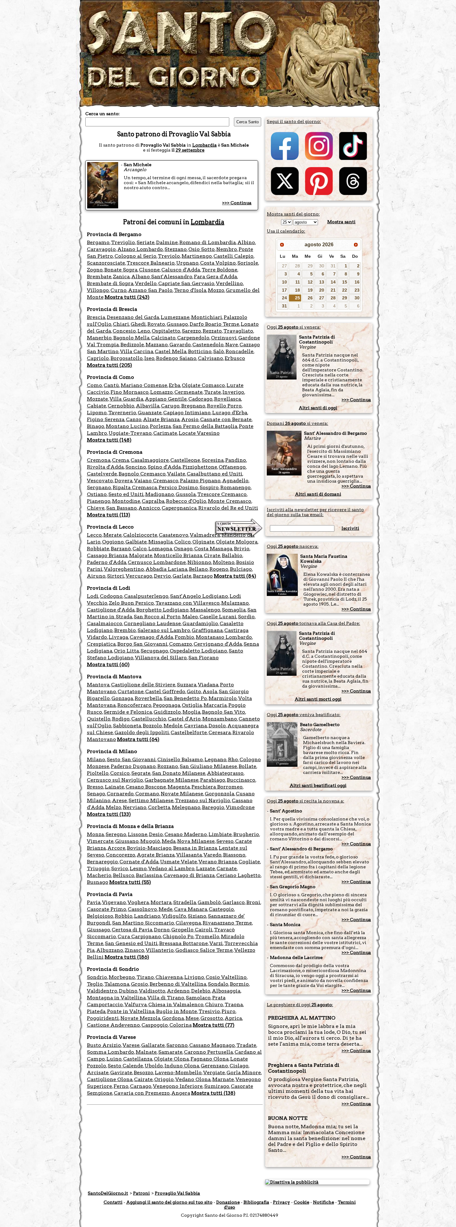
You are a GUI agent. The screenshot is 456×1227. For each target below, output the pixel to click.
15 (344, 281)
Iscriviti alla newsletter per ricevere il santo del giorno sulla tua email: (315, 512)
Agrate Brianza (156, 855)
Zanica (121, 276)
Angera (180, 1093)
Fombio (184, 637)
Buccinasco (241, 780)
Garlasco (233, 902)
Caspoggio (154, 1025)
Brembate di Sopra (110, 283)
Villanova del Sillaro (161, 658)
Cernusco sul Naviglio (115, 780)
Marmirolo (222, 698)
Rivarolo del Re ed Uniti (228, 508)
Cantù (111, 385)
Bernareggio (102, 862)
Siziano (197, 916)
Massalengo (205, 610)
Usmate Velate (178, 862)
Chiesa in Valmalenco (175, 1004)
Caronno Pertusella (208, 1052)
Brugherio (246, 834)
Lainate (114, 787)
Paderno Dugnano (133, 766)
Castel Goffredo (165, 691)
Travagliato (238, 331)
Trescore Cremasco (222, 494)
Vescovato (100, 481)
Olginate (203, 542)
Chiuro (214, 1004)
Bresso (95, 787)
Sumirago (216, 1086)
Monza (95, 834)
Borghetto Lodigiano (162, 610)
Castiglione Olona (109, 1079)
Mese (192, 1018)
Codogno (111, 596)
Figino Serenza (105, 419)
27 (284, 265)
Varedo (212, 855)
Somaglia (234, 610)
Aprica (233, 1018)
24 (284, 297)
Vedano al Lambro (171, 868)
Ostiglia (192, 705)
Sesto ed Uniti (126, 494)
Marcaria (215, 705)
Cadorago (200, 399)
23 (357, 290)
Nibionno (199, 562)
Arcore (116, 848)
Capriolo (98, 358)
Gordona (173, 1018)
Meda (169, 841)
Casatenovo (173, 535)
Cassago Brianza (107, 555)
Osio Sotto (201, 249)
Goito (194, 691)
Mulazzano (235, 603)
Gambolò (209, 902)
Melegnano (186, 807)
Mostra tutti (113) (108, 515)
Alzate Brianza (161, 419)
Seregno (115, 834)
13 (321, 281)
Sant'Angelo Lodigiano (199, 596)
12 (310, 281)
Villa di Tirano (165, 998)
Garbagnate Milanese (172, 780)
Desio (156, 834)
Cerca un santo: (102, 113)
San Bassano (121, 508)
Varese (131, 1045)
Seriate (145, 242)
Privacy (281, 1202)
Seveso (225, 841)
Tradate (246, 1045)
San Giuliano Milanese (208, 766)
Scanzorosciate (106, 263)
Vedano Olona (193, 1079)
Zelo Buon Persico (131, 603)
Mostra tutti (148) (109, 440)
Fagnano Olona (209, 1059)
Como (94, 385)
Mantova (98, 685)
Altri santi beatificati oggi (318, 785)
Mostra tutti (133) (109, 814)
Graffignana (207, 630)
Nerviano (134, 807)
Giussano (127, 841)
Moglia (191, 712)
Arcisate (98, 1072)
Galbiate (136, 542)
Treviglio (123, 242)
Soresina (213, 460)
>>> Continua (237, 202)
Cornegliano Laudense (152, 623)
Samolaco (198, 998)
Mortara (161, 902)
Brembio (125, 630)
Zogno (95, 270)
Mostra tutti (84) (235, 576)
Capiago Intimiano (187, 413)
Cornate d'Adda (139, 862)
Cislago (239, 1066)
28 (297, 265)
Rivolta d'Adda (105, 467)
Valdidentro (102, 991)
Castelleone (185, 460)
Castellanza (137, 1059)
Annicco (149, 508)
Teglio (95, 984)
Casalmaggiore (150, 460)
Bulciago (241, 569)
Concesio (124, 331)
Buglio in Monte (176, 1011)
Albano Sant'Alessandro (161, 276)
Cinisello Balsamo (180, 759)
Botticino (200, 351)
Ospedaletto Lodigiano (198, 651)
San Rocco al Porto (157, 617)
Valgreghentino (124, 569)
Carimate (165, 433)
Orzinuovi (224, 338)
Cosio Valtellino (226, 977)
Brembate (99, 276)
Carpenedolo (193, 338)
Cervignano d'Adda (218, 644)
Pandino (235, 460)
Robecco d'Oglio (186, 501)
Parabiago (212, 780)
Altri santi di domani (318, 494)
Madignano (159, 494)
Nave (231, 345)
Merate (112, 535)
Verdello (146, 283)
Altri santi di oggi (318, 407)
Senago (96, 794)
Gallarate (153, 1045)
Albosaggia (226, 991)
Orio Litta (126, 651)
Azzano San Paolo (150, 290)
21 (333, 290)
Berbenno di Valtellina (178, 984)
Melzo (113, 807)
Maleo (190, 617)
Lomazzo (161, 392)
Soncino (135, 467)
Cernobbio (121, 406)
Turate (212, 392)
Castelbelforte (189, 732)
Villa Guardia (126, 399)
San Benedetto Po (185, 698)
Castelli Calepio (233, 256)
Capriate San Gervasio (186, 283)
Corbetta (159, 807)
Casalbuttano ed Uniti (214, 474)
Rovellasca (227, 399)
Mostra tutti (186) (127, 957)
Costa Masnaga (213, 549)
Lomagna (160, 549)
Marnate (223, 1079)
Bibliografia (256, 1202)
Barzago (203, 576)
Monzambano (219, 719)
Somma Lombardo (110, 1052)
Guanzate (150, 413)
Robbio (123, 916)
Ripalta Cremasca (135, 487)
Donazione (228, 1202)
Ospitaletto (166, 331)
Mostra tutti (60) (108, 664)
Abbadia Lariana (166, 569)
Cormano (147, 794)
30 (321, 265)
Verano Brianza (218, 862)
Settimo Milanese (150, 800)
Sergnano (99, 487)
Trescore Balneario (151, 263)
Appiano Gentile (166, 399)
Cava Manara (190, 909)
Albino (246, 242)
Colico (182, 542)
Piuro (228, 1011)
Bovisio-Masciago (149, 848)
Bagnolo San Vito (223, 712)
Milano (96, 759)
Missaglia (160, 542)
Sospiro (209, 487)
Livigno (194, 977)
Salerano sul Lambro (163, 630)
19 (310, 290)
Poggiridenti (103, 1018)
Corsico (120, 773)
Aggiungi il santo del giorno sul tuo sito (169, 1202)
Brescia (96, 317)
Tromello (207, 936)
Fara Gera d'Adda (215, 276)
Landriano (147, 916)
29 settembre (190, 150)
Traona (234, 1004)
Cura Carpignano (139, 936)
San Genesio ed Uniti (131, 943)
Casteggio (221, 909)
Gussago (177, 324)
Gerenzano (214, 1066)
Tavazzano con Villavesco (187, 603)
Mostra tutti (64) (138, 739)
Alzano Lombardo (140, 249)
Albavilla (147, 406)
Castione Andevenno (113, 1025)
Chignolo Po (178, 936)
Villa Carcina (136, 351)
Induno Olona (181, 1066)
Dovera (123, 481)
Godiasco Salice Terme (204, 950)
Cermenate (188, 392)
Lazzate (205, 868)
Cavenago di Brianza (189, 875)
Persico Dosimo (178, 487)
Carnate (227, 868)
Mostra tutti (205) (109, 365)
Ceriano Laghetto (238, 875)
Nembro (226, 249)
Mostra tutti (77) (214, 1025)
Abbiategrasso (225, 773)
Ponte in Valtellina (130, 1011)
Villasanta (189, 855)
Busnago (97, 882)
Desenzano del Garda (133, 317)
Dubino (128, 991)
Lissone (137, 834)
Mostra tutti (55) (130, 882)
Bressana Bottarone (183, 943)
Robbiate (98, 549)
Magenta (179, 787)
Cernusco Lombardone (157, 562)
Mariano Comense (144, 385)
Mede (165, 909)
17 (284, 290)
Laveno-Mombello (178, 1072)
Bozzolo (152, 726)
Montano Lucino (127, 426)
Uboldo (154, 1066)
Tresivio (209, 1011)
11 (297, 281)
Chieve (96, 508)
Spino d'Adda (164, 467)
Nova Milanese (196, 841)
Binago (95, 426)
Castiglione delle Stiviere (143, 685)
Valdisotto (152, 991)
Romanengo (235, 487)
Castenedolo (208, 345)
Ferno (121, 1086)
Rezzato (212, 331)
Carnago (140, 1086)
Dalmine (167, 242)
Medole (172, 726)
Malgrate (140, 555)
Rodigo (121, 719)
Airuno (96, 576)
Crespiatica (101, 644)
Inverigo (233, 392)
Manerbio (99, 338)
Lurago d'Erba (229, 413)
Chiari (121, 324)
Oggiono (113, 542)
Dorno (162, 930)
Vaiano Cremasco (156, 481)
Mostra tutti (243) (127, 297)
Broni (253, 902)
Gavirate (121, 1072)
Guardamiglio (200, 623)
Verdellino (229, 283)
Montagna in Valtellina (116, 998)
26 (310, 297)
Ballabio (232, 555)
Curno (118, 290)
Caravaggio (101, 249)
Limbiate (220, 834)
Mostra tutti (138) (213, 1093)
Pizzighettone (199, 467)
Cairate (143, 1079)
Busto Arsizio (104, 1045)
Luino (114, 1059)
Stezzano (175, 249)
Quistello (98, 719)
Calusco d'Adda (180, 270)
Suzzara (186, 685)
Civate (212, 555)
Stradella (184, 902)
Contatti (113, 1202)
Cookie (301, 1202)
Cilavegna (188, 923)
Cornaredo (120, 794)
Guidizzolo (167, 712)
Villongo (98, 290)
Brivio (241, 549)
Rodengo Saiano (176, 358)
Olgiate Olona (171, 1059)
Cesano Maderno (185, 834)
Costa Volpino (218, 263)
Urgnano (187, 263)
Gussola (186, 494)
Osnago (183, 549)
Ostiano (97, 494)
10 (284, 281)
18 (297, 290)
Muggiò (150, 841)
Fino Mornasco (129, 392)
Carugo (170, 406)
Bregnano (193, 406)
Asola (210, 691)
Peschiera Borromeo (217, 787)
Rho (233, 759)
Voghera (138, 902)
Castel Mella (170, 351)
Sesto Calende (125, 1066)
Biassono (234, 855)
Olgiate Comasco (203, 385)
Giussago (98, 930)
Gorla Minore (243, 1072)
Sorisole (247, 263)
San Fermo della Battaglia (204, 426)
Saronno (177, 1045)
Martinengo (196, 256)
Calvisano (210, 358)
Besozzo (143, 1072)
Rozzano (167, 766)
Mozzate (97, 399)
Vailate (176, 474)
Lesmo (138, 868)
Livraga (118, 637)
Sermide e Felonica (128, 712)
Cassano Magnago (212, 1045)
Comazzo (180, 644)
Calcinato (163, 338)
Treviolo (169, 256)
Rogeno (218, 569)
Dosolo (217, 726)
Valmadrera (205, 535)
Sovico (119, 868)
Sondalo (218, 984)
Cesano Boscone (146, 787)
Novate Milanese (182, 794)
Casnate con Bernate (226, 419)
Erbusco (235, 358)
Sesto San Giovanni (131, 759)
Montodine (126, 501)
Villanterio (160, 950)
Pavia (94, 902)
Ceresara (219, 732)
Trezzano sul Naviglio (202, 800)
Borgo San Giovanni (142, 644)
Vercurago (139, 576)
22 (344, 290)
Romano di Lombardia (207, 242)
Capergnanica (179, 508)
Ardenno (178, 991)
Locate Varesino (199, 433)
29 (310, 265)
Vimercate (100, 841)
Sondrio (97, 977)
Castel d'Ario (184, 719)
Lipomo (97, 413)
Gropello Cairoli (191, 930)
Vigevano (114, 902)
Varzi (216, 943)
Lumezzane (175, 317)
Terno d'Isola (190, 290)
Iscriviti (350, 528)
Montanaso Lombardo (224, 637)
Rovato (156, 324)
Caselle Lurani (217, 617)
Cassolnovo (142, 909)
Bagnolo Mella (131, 338)
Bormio (239, 984)
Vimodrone (240, 807)
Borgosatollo (126, 358)
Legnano (215, 759)
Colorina (180, 1025)
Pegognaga (166, 705)
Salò (218, 351)
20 (321, 290)
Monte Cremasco (229, 501)
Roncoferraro (134, 705)
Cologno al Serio (135, 256)
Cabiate (96, 406)
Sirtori (115, 576)
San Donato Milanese (178, 773)
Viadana (208, 685)
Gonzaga (122, 698)
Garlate (181, 576)
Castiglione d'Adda (111, 610)
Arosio (190, 419)
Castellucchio (148, 719)
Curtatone (131, 691)
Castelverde (102, 474)
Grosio (139, 984)
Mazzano (156, 345)
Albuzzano (109, 950)
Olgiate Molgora (236, 542)
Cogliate (249, 862)
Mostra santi (341, 221)
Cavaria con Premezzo (142, 1093)
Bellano (198, 569)
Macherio (99, 875)
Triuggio (98, 868)
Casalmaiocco (104, 623)
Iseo (149, 358)
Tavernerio (122, 413)
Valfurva (135, 1004)
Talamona (116, 984)
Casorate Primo (106, 909)
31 (333, 265)
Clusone (149, 270)
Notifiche (323, 1202)
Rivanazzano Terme (227, 923)
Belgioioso (100, 916)
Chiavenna (169, 977)
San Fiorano (203, 658)
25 (297, 297)
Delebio (200, 991)
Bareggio (213, 807)
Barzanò (121, 549)
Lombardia (204, 145)
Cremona (98, 460)
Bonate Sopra (120, 270)
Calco (139, 549)
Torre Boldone (219, 270)
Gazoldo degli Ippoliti (141, 732)
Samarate (170, 1052)
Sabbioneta (127, 726)
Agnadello (235, 481)
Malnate (146, 1052)
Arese (119, 800)
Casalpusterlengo (146, 596)
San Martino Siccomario (143, 923)
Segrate (140, 773)
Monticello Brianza (178, 555)
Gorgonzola (219, 794)
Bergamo (98, 242)
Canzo (133, 419)
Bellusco (123, 875)
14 (333, 281)
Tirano (145, 977)
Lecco (94, 535)
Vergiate (214, 1072)
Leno (143, 331)
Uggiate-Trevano (130, 433)
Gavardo (180, 345)
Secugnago (154, 651)
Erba (174, 385)
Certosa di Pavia (132, 930)
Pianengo (98, 501)
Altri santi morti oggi (318, 699)
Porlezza (160, 426)
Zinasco (134, 950)
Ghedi (138, 324)
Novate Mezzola (140, 1018)
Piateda (96, 1011)
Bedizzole (132, 345)
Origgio (164, 1079)
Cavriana (195, 726)
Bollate (247, 766)
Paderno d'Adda (106, 562)
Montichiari (206, 317)
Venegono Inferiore (178, 1086)
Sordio (246, 617)
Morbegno (122, 977)
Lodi (92, 596)
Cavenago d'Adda (151, 637)
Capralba (153, 501)
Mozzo (216, 290)
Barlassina (149, 875)
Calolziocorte (140, 535)
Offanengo (232, 467)
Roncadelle (239, 351)
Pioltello (98, 773)
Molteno (224, 562)
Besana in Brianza (195, 848)
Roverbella (148, 698)
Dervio (162, 576)
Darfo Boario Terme (214, 324)
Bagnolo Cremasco (142, 474)
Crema (120, 460)
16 (357, 281)
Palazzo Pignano (200, 481)
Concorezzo (120, 855)
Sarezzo (191, 331)
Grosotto (211, 1018)
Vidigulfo (174, 916)
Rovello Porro (224, 406)
